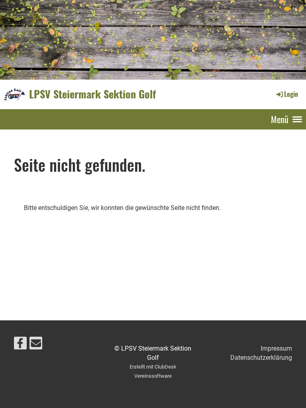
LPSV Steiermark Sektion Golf (92, 94)
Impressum (276, 348)
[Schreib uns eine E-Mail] (35, 345)
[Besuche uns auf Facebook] (20, 345)
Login (291, 94)
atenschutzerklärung (263, 357)
